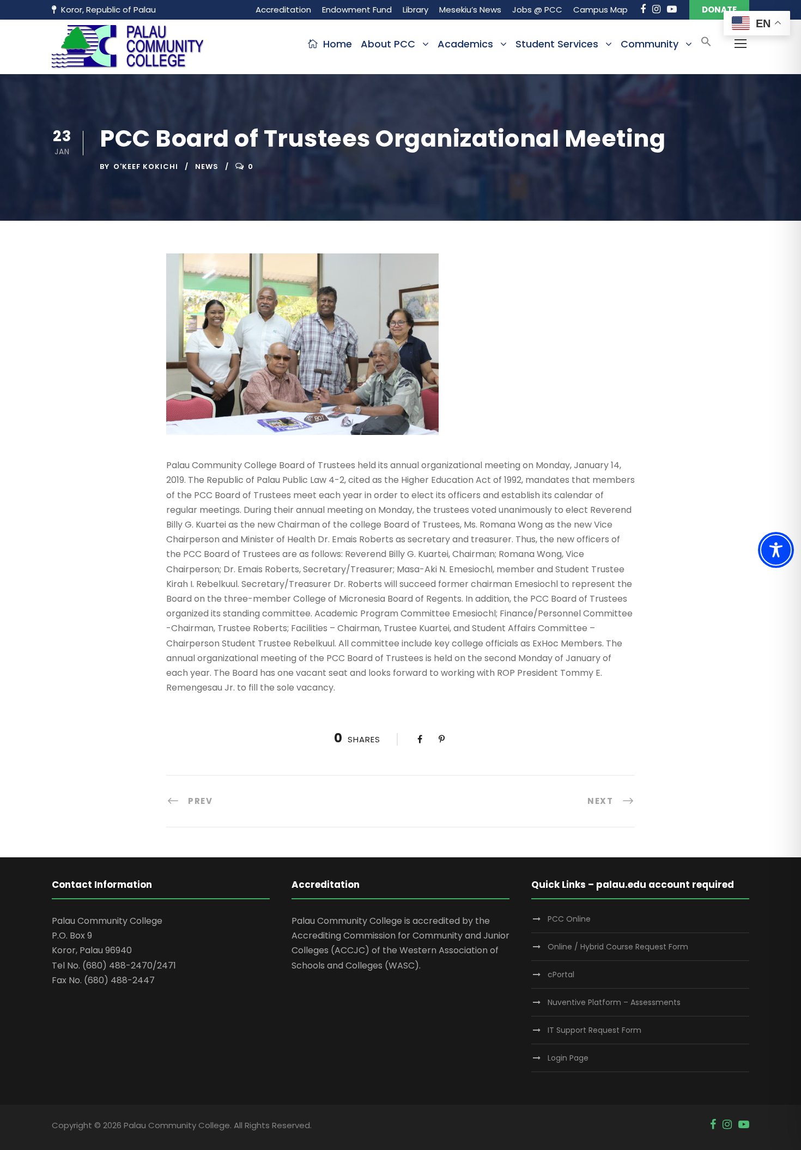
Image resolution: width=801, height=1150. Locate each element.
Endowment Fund (357, 9)
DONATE (719, 9)
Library (415, 9)
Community (649, 44)
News (207, 166)
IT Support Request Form (594, 1030)
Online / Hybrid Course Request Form (618, 946)
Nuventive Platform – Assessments (614, 1002)
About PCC (388, 44)
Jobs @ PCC (537, 9)
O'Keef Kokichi (145, 166)
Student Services (556, 44)
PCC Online (569, 918)
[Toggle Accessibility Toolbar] (776, 550)
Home (337, 44)
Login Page (568, 1057)
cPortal (561, 974)
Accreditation (283, 9)
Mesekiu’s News (470, 9)
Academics (465, 44)
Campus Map (600, 9)
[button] (706, 45)
